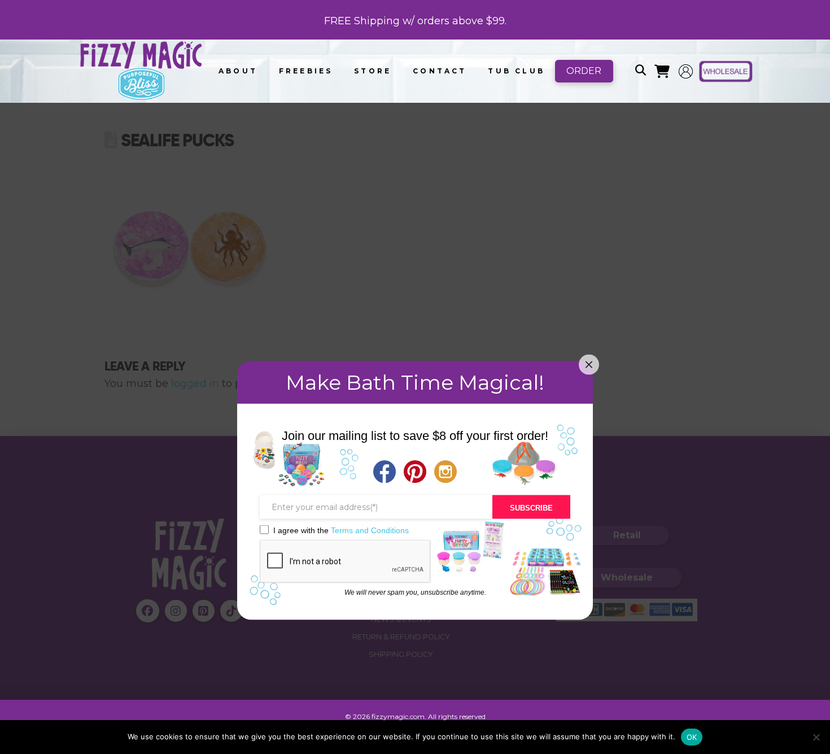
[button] (640, 71)
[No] (816, 737)
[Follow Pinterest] (415, 472)
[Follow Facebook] (384, 472)
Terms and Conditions (370, 529)
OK (692, 737)
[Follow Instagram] (445, 472)
